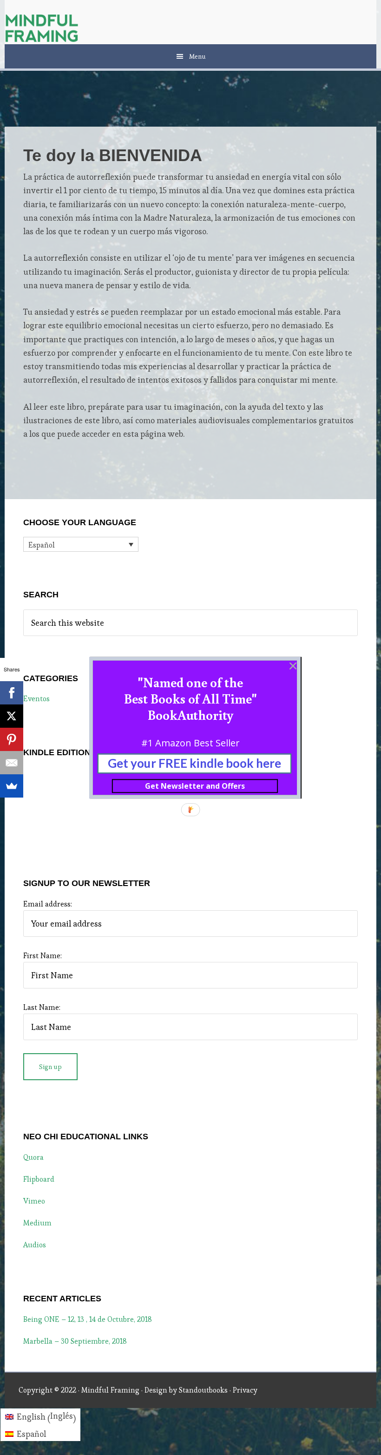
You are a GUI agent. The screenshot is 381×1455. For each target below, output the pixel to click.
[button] (190, 698)
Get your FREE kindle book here (194, 763)
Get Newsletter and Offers (195, 786)
